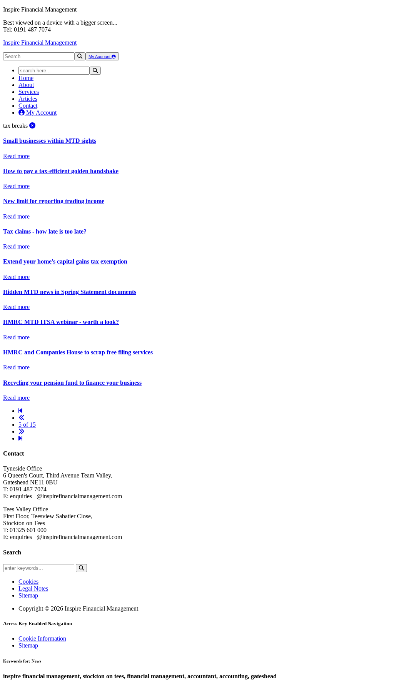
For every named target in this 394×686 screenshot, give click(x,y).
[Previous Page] (21, 417)
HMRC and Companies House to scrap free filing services (78, 352)
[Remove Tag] (32, 125)
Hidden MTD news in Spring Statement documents (69, 292)
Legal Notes (33, 588)
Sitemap (28, 595)
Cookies (28, 581)
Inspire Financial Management (40, 42)
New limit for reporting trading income (53, 201)
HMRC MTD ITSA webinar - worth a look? (61, 322)
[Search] (79, 56)
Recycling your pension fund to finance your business (72, 382)
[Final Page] (20, 438)
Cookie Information (42, 638)
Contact (27, 105)
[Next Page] (21, 431)
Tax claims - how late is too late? (45, 231)
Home (25, 78)
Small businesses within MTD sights (49, 140)
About (26, 85)
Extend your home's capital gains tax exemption (65, 261)
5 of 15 (27, 424)
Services (28, 91)
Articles (27, 98)
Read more (16, 156)
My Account (100, 56)
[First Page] (20, 410)
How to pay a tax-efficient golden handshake (61, 171)
